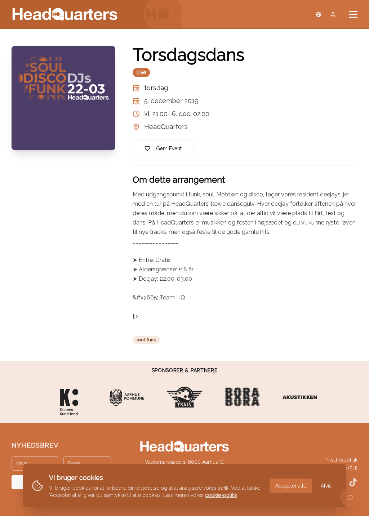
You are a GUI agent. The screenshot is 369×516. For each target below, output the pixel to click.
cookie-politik (221, 495)
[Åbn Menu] (353, 14)
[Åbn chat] (350, 497)
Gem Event (169, 148)
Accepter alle (290, 486)
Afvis (326, 486)
